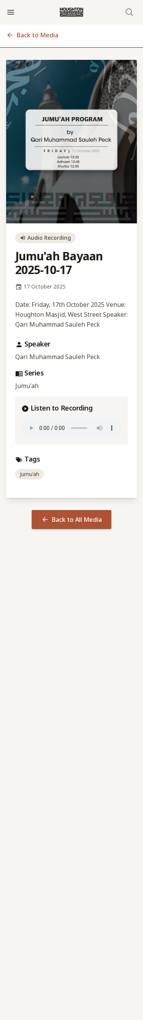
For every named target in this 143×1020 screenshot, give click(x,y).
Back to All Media (77, 519)
